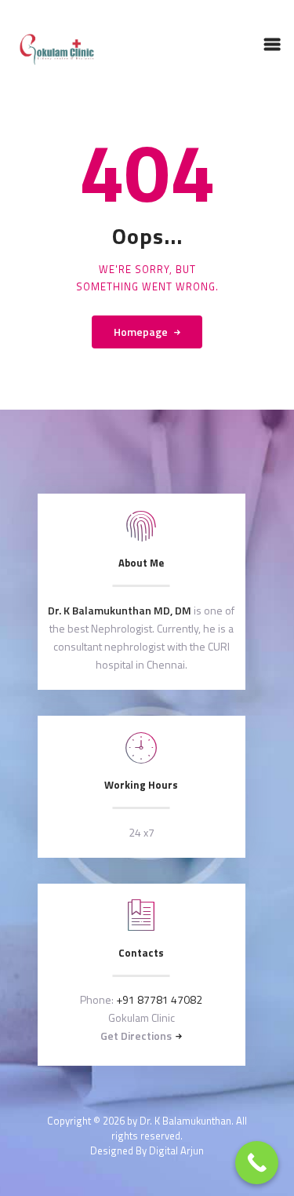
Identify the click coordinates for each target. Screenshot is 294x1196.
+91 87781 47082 (159, 999)
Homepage (141, 331)
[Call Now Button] (256, 1162)
